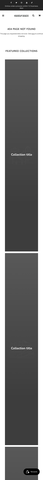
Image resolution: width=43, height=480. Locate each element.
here (33, 34)
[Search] (33, 16)
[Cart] (39, 16)
